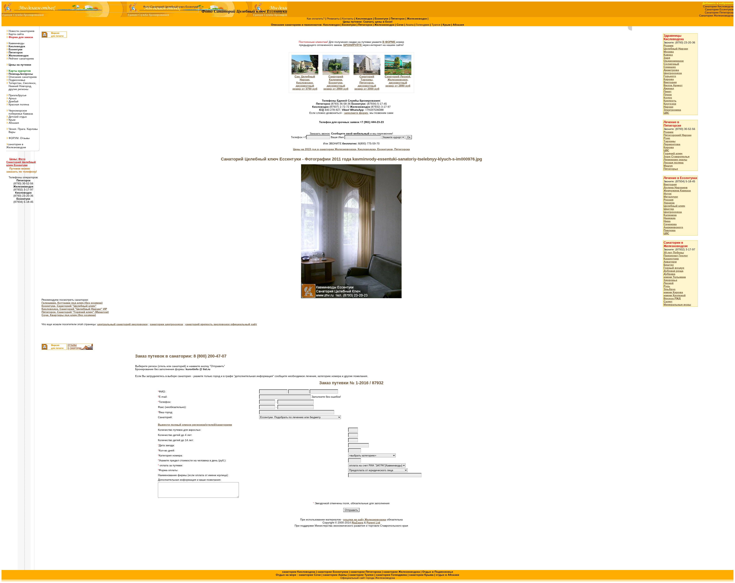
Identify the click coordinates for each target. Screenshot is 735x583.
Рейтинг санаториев (21, 58)
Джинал (669, 88)
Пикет (667, 91)
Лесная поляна (674, 162)
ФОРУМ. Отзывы (19, 138)
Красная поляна (18, 104)
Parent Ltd (373, 522)
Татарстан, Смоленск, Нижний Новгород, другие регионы (21, 86)
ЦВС (666, 112)
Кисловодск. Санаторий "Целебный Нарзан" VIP (74, 308)
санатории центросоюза (166, 324)
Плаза (668, 94)
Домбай (13, 101)
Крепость (670, 100)
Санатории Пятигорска (719, 12)
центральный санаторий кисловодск (122, 324)
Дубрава (669, 273)
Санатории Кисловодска (718, 6)
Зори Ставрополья (676, 156)
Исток (667, 193)
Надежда (669, 218)
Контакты (348, 18)
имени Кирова (673, 292)
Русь (667, 286)
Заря (667, 57)
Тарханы (669, 141)
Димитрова (671, 70)
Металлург (671, 196)
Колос (668, 97)
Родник (668, 45)
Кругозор (670, 103)
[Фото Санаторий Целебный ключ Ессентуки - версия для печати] (54, 36)
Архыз (12, 98)
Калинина (670, 215)
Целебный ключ (674, 205)
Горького (670, 76)
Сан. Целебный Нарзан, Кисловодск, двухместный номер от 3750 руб (304, 82)
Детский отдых (17, 116)
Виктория (670, 82)
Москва (669, 51)
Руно (667, 138)
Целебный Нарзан (676, 48)
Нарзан (668, 106)
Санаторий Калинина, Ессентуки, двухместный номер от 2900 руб (335, 82)
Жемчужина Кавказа (677, 190)
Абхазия (13, 122)
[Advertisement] (678, 370)
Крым (12, 119)
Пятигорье (671, 168)
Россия (668, 199)
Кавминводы (16, 43)
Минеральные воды (677, 304)
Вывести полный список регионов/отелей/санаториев (195, 424)
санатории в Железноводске (16, 146)
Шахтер (669, 208)
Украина (669, 202)
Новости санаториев (21, 31)
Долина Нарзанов (676, 187)
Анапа (410, 24)
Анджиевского (673, 227)
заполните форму (356, 112)
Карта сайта (16, 34)
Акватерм (670, 261)
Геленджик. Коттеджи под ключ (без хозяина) (72, 302)
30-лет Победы (674, 252)
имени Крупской (675, 295)
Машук (668, 165)
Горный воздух (674, 267)
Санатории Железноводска (716, 15)
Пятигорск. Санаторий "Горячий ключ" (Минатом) (75, 311)
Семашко (670, 66)
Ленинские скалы (675, 159)
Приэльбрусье (17, 95)
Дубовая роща (673, 270)
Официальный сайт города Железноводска (367, 577)
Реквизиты (334, 18)
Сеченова (670, 224)
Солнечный (671, 63)
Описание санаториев (22, 76)
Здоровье (670, 280)
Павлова (669, 230)
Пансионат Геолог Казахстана (676, 257)
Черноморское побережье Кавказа (19, 112)
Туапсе (436, 24)
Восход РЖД (672, 298)
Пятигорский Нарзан (677, 135)
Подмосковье (16, 79)
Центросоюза (673, 73)
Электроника (672, 109)
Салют (668, 301)
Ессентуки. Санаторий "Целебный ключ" (69, 305)
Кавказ (668, 54)
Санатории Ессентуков (719, 9)
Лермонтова (672, 144)
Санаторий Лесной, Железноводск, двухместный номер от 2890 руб (398, 81)
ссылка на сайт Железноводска (364, 519)
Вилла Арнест (673, 85)
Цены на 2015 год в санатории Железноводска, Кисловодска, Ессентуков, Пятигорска (351, 149)
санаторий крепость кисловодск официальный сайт (221, 324)
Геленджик (423, 24)
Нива (667, 221)
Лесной (669, 283)
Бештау (669, 264)
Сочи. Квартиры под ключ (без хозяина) (69, 315)
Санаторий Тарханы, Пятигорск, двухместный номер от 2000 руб (366, 82)
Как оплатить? (316, 18)
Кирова (669, 79)
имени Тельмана (675, 276)
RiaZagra (357, 522)
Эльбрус (669, 289)
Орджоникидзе (674, 60)
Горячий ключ (673, 153)
